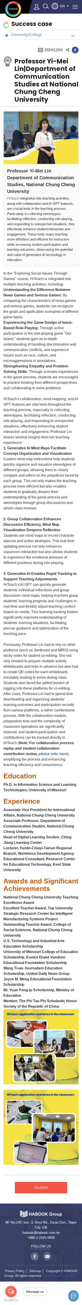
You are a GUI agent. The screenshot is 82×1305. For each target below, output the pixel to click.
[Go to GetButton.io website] (11, 1300)
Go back (41, 1187)
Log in (36, 6)
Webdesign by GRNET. (61, 1275)
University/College (26, 34)
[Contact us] (73, 1296)
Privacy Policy (15, 1271)
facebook (75, 50)
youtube (47, 1256)
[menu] (75, 7)
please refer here (52, 754)
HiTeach (13, 198)
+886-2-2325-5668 (41, 1237)
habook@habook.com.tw (41, 1232)
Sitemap (35, 1271)
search (45, 6)
